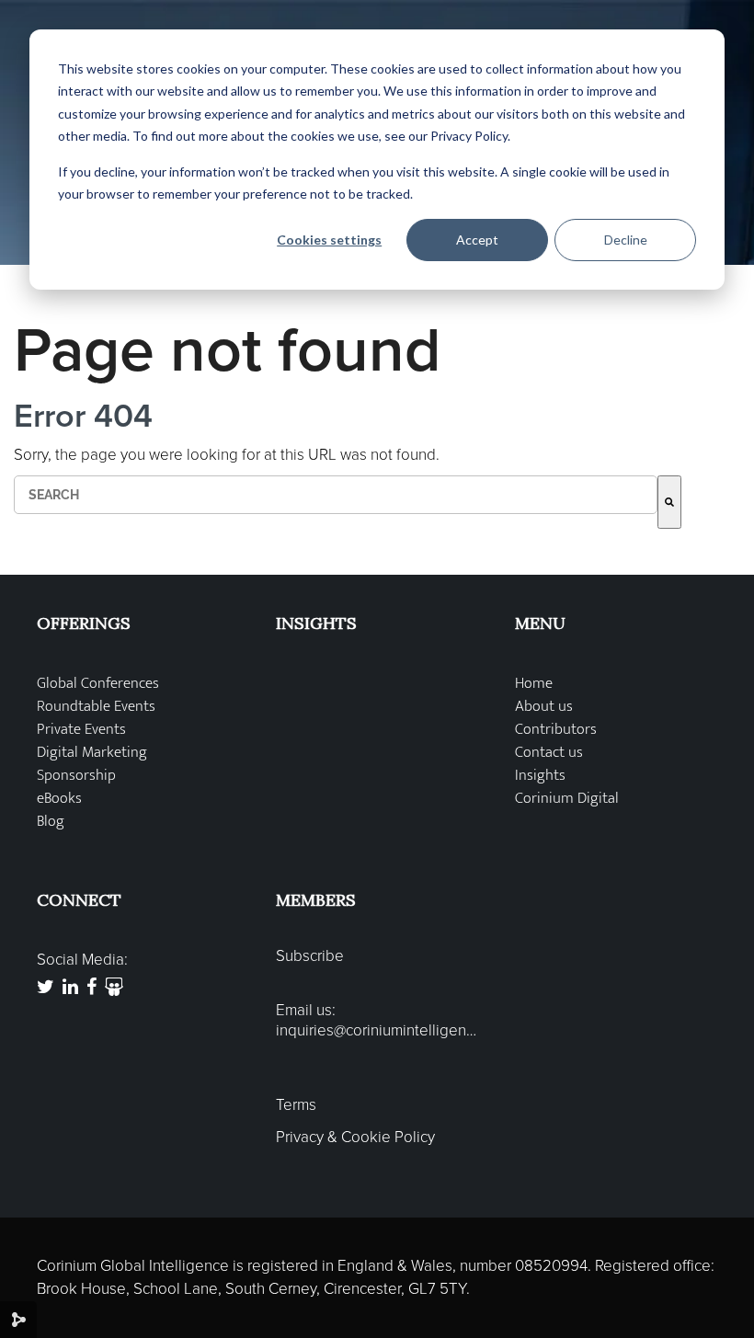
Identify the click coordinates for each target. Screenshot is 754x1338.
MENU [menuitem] (540, 623)
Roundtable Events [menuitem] (96, 706)
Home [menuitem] (534, 683)
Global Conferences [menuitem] (98, 683)
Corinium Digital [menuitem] (567, 798)
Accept (477, 239)
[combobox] (335, 494)
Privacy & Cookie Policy (355, 1137)
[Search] (669, 502)
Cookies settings (329, 239)
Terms (296, 1105)
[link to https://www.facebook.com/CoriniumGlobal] (91, 988)
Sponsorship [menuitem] (76, 775)
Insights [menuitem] (540, 775)
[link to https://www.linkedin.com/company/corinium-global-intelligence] (70, 988)
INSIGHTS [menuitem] (316, 623)
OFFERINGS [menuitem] (84, 623)
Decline (625, 239)
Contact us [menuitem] (549, 752)
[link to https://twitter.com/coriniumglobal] (45, 988)
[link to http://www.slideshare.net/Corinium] (114, 988)
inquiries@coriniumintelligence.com (377, 1031)
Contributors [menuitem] (556, 729)
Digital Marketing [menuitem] (92, 752)
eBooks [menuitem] (59, 798)
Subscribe (310, 956)
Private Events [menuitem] (81, 729)
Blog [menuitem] (50, 821)
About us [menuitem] (544, 706)
